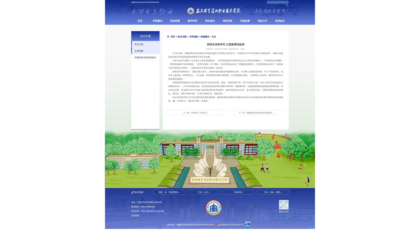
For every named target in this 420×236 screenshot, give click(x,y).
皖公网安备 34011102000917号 (230, 225)
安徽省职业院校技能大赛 (145, 58)
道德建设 (204, 36)
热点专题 (139, 44)
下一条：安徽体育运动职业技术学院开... (256, 113)
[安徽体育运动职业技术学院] (213, 11)
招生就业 (210, 20)
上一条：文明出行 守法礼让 (195, 113)
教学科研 (192, 20)
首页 (140, 20)
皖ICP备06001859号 (206, 225)
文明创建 (139, 51)
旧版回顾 (135, 215)
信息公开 (262, 20)
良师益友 (280, 20)
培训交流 (227, 20)
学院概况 (157, 20)
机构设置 (175, 20)
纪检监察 (245, 20)
